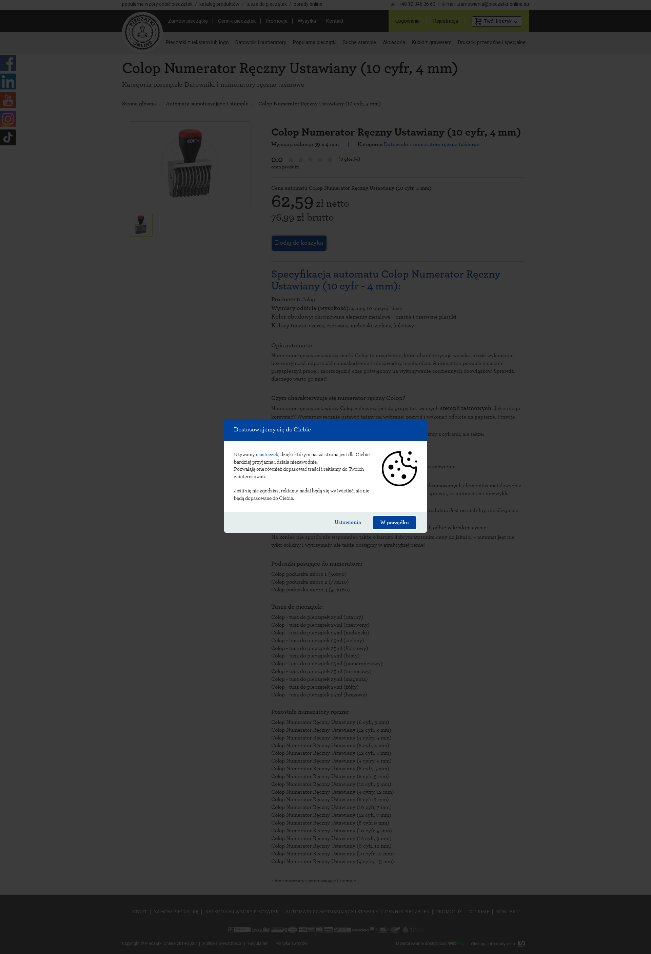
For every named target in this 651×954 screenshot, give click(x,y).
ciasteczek (267, 454)
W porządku (394, 522)
